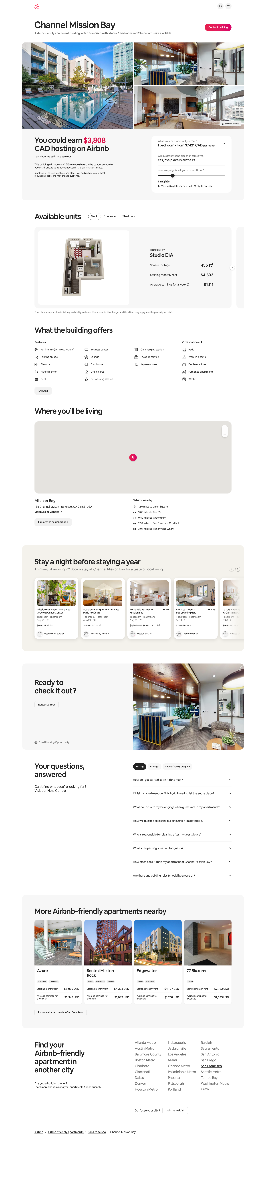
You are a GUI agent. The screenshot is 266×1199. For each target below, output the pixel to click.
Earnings (154, 766)
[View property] (58, 962)
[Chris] (225, 633)
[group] (191, 164)
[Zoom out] (225, 434)
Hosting (140, 766)
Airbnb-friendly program (177, 766)
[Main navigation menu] (228, 6)
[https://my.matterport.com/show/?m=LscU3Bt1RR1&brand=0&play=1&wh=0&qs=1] (189, 63)
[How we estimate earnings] (188, 284)
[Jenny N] (86, 633)
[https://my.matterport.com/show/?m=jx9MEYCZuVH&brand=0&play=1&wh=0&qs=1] (189, 107)
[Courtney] (39, 633)
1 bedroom (110, 216)
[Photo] (77, 85)
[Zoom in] (225, 428)
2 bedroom (128, 216)
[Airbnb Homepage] (36, 6)
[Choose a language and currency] (220, 6)
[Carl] (132, 633)
